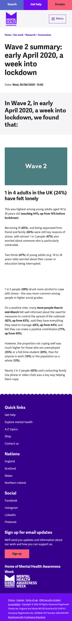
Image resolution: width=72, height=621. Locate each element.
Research (31, 34)
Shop (8, 436)
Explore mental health (19, 422)
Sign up (17, 554)
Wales (8, 476)
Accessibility (14, 604)
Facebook (11, 500)
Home (8, 34)
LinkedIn (10, 515)
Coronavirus (44, 34)
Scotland (10, 468)
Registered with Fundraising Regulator (26, 617)
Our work (18, 34)
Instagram (11, 508)
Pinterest (10, 522)
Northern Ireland (15, 483)
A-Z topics (11, 429)
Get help (36, 4)
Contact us (12, 443)
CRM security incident (50, 600)
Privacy (11, 600)
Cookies (20, 600)
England (10, 461)
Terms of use (32, 600)
